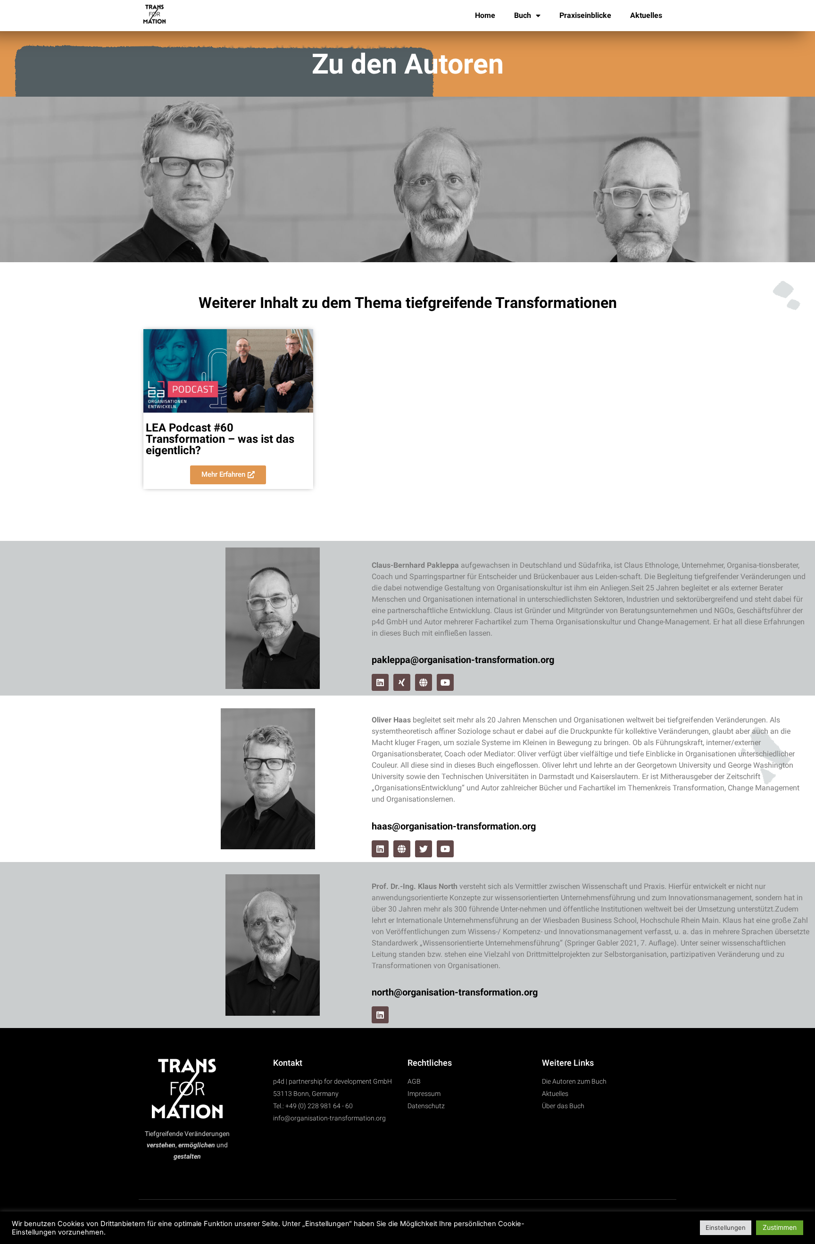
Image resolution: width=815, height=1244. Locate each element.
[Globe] (423, 682)
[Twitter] (423, 848)
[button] (228, 474)
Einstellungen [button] (726, 1227)
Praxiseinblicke (585, 15)
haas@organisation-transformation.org (454, 826)
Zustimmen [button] (780, 1227)
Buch (522, 15)
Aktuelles (646, 15)
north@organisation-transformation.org (455, 992)
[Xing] (401, 682)
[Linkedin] (380, 682)
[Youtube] (445, 682)
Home (485, 15)
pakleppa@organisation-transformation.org (463, 659)
